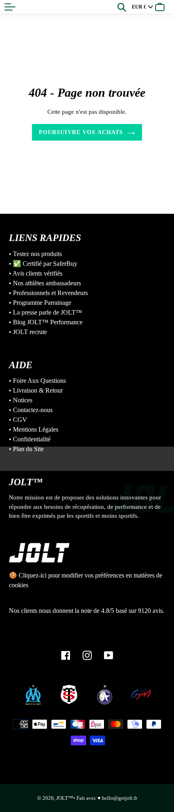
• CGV (18, 419)
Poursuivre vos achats (81, 132)
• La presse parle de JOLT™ (45, 312)
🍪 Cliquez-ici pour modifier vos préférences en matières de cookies (85, 580)
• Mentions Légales (33, 429)
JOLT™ (64, 798)
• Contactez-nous (31, 409)
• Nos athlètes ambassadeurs (45, 283)
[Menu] (10, 7)
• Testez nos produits (35, 253)
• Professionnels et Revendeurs (48, 292)
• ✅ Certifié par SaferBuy (43, 263)
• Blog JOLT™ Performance (46, 322)
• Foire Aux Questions (37, 380)
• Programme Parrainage (40, 302)
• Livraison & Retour (36, 390)
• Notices (20, 400)
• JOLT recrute (28, 331)
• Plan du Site (26, 448)
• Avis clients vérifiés (35, 273)
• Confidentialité (30, 439)
